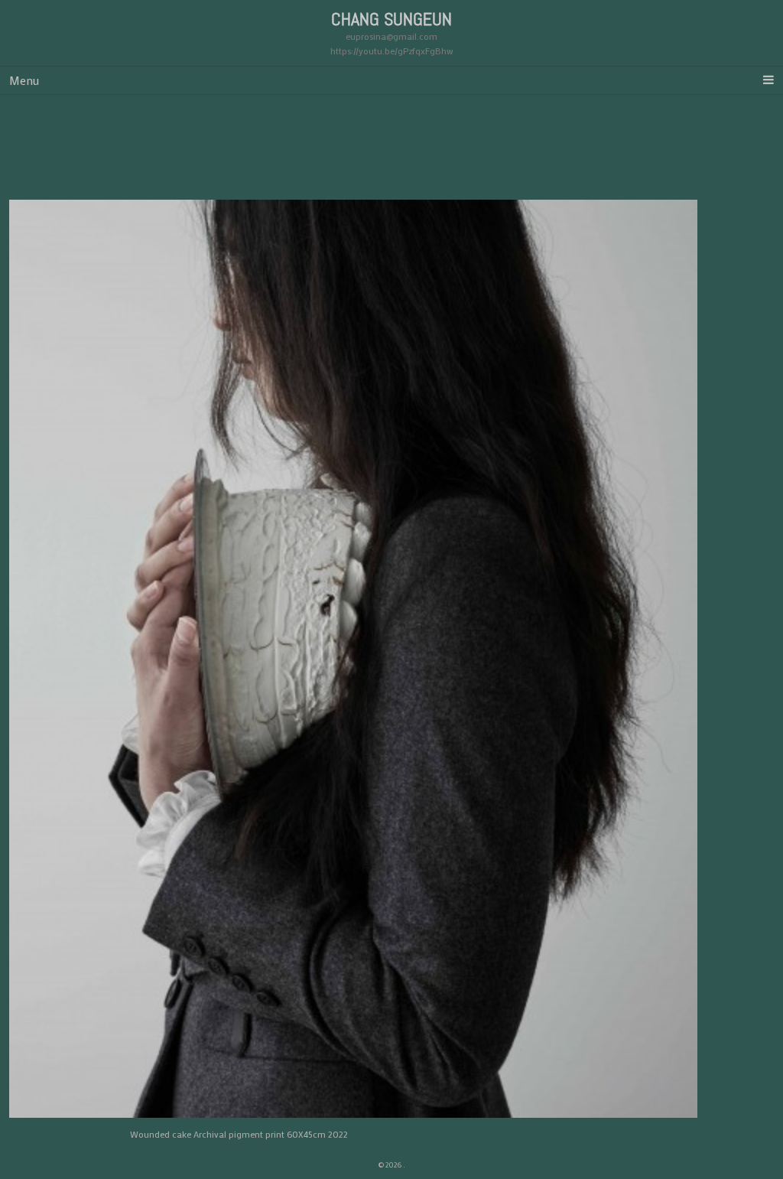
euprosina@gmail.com (391, 36)
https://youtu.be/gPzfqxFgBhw (391, 50)
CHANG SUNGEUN (391, 19)
